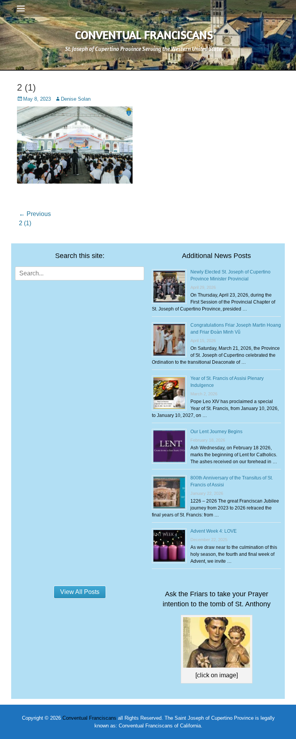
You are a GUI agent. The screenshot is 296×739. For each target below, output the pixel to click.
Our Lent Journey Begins (216, 431)
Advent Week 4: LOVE (213, 531)
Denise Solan (76, 99)
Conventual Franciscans (144, 35)
